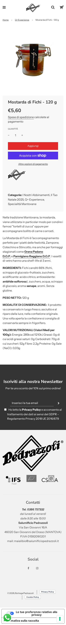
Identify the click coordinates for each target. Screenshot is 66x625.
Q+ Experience (22, 20)
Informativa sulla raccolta (21, 620)
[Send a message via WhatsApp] (7, 617)
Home (6, 20)
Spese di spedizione (21, 117)
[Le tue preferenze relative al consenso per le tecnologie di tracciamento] (59, 618)
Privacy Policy (31, 409)
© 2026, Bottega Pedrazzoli (20, 593)
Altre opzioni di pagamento (33, 164)
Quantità (13, 129)
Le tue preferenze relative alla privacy (36, 613)
